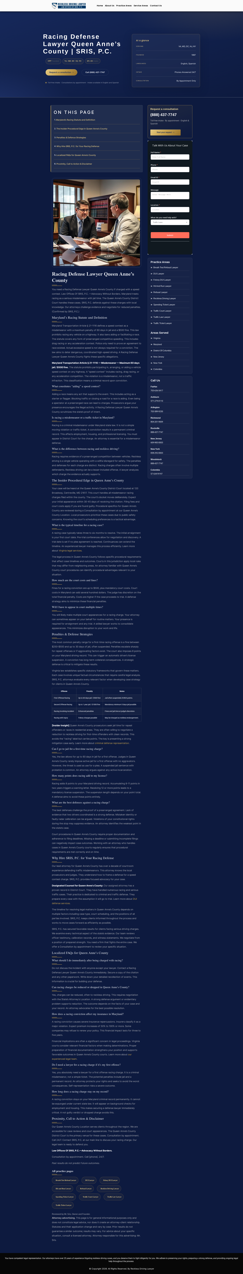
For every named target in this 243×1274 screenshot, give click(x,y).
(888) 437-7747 (163, 115)
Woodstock (156, 459)
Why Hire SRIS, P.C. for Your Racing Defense (77, 146)
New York (155, 449)
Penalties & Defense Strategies (71, 137)
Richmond (156, 418)
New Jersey (156, 439)
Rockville (155, 428)
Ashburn (155, 397)
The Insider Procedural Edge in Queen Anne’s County (81, 128)
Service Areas (141, 5)
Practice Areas (124, 5)
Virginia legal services (70, 550)
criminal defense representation (112, 743)
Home (100, 5)
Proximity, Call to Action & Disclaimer (74, 164)
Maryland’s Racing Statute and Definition (75, 120)
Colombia (155, 470)
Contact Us (156, 5)
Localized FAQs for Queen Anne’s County (76, 155)
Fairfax (154, 387)
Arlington (155, 407)
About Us (109, 5)
